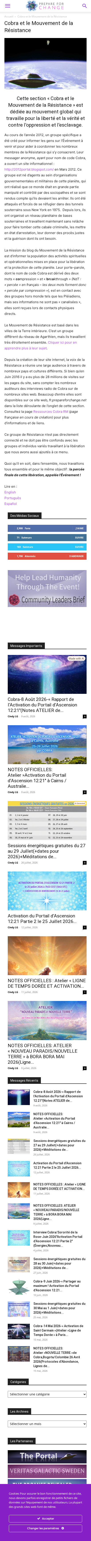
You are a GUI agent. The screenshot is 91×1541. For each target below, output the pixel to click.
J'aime (79, 528)
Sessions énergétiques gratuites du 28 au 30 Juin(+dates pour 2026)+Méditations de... (59, 1263)
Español (10, 504)
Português (12, 498)
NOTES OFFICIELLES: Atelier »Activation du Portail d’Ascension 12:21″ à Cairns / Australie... (37, 778)
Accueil (8, 16)
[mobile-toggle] (7, 6)
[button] (85, 6)
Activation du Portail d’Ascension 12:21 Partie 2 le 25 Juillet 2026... (42, 918)
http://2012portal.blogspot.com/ (29, 169)
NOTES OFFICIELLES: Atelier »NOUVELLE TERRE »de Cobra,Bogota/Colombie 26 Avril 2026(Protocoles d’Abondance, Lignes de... (56, 1357)
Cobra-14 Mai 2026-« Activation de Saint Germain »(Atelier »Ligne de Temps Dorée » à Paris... (58, 1330)
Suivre (79, 537)
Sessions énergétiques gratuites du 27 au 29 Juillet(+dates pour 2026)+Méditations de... (46, 851)
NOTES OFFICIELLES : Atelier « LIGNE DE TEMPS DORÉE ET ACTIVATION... (47, 983)
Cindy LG (13, 716)
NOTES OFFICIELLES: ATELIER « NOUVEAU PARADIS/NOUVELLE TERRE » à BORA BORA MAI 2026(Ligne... (42, 1054)
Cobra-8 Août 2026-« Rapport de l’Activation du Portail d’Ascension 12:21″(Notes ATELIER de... (42, 705)
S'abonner (76, 556)
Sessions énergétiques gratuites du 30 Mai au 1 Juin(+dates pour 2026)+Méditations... (59, 1308)
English (10, 492)
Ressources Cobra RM (50, 411)
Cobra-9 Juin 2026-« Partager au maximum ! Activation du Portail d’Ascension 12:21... (57, 1286)
